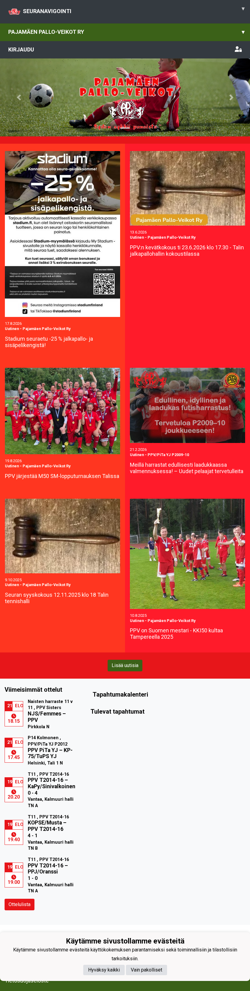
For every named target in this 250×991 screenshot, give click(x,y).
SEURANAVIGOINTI (134, 9)
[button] (19, 97)
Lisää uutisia (125, 665)
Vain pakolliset (146, 970)
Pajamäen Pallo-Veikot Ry (126, 32)
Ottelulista (19, 904)
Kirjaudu (21, 49)
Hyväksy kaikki (104, 970)
